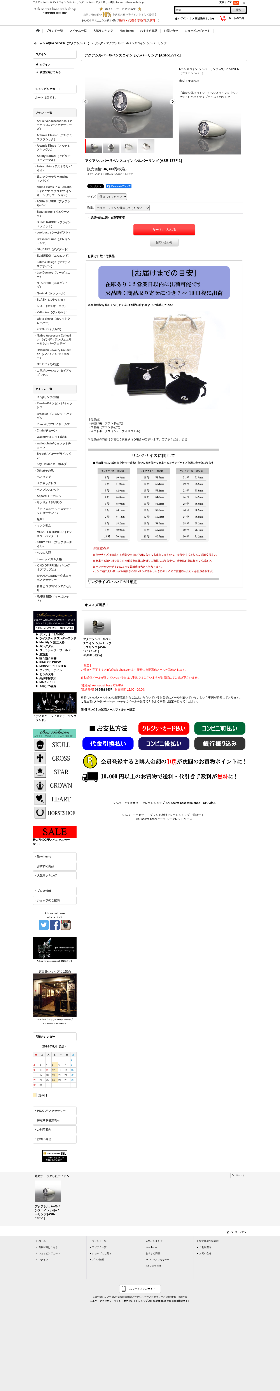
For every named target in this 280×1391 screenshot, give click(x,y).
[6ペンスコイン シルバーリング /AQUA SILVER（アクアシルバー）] (129, 101)
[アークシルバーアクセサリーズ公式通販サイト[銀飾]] (55, 947)
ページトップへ (238, 1232)
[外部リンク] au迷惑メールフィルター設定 (108, 709)
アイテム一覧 (99, 1247)
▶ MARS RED (45, 682)
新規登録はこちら (204, 18)
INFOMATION (153, 1265)
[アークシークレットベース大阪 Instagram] (65, 924)
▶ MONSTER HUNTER (51, 666)
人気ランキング (47, 875)
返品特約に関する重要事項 (108, 217)
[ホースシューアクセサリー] (54, 812)
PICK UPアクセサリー (51, 1110)
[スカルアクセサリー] (54, 744)
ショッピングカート (49, 1253)
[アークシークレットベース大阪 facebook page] (54, 924)
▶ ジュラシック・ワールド (53, 650)
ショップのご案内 (48, 900)
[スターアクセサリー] (54, 771)
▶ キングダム (45, 646)
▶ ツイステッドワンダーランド (56, 638)
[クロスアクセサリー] (54, 758)
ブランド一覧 (99, 1241)
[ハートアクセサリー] (54, 798)
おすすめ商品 (45, 866)
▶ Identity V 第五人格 (50, 642)
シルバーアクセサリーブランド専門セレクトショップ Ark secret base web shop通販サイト (140, 1301)
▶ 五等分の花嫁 (46, 686)
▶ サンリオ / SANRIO (50, 634)
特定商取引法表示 (48, 1120)
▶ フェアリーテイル (49, 670)
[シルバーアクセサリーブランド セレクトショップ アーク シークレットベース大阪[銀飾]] (55, 995)
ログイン (183, 18)
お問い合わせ (164, 242)
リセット (240, 1175)
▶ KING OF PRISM (48, 662)
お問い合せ (44, 1139)
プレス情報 (44, 891)
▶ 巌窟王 (42, 654)
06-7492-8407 (103, 689)
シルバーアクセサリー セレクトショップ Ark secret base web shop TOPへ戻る (164, 803)
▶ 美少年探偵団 (46, 678)
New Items (44, 856)
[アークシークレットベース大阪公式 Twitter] (43, 924)
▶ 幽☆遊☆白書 (46, 658)
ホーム (42, 1241)
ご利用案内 (44, 1129)
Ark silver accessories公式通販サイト (55, 961)
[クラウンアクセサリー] (54, 785)
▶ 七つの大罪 (45, 674)
